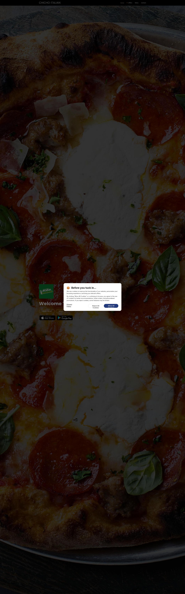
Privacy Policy (69, 305)
